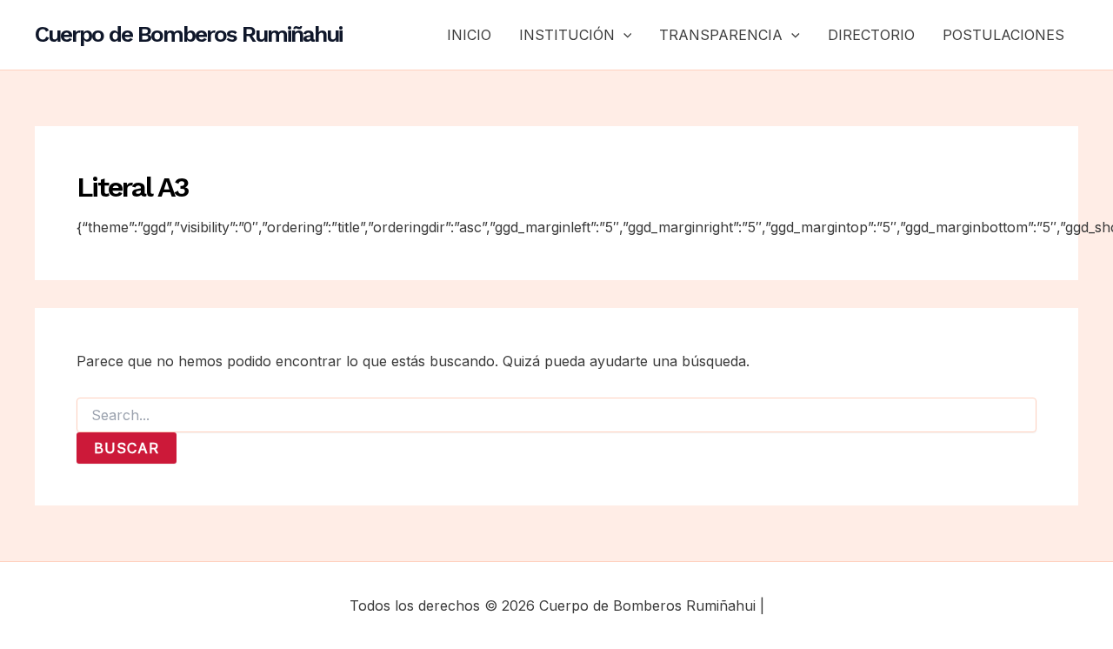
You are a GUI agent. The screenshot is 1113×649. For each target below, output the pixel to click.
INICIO (469, 34)
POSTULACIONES (1003, 34)
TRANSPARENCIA (721, 34)
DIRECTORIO (871, 34)
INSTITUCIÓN (567, 34)
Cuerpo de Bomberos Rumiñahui (188, 34)
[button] (623, 35)
